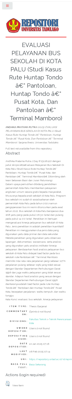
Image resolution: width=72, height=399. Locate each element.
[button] (8, 383)
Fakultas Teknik (37, 319)
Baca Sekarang (37, 364)
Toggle (7, 6)
